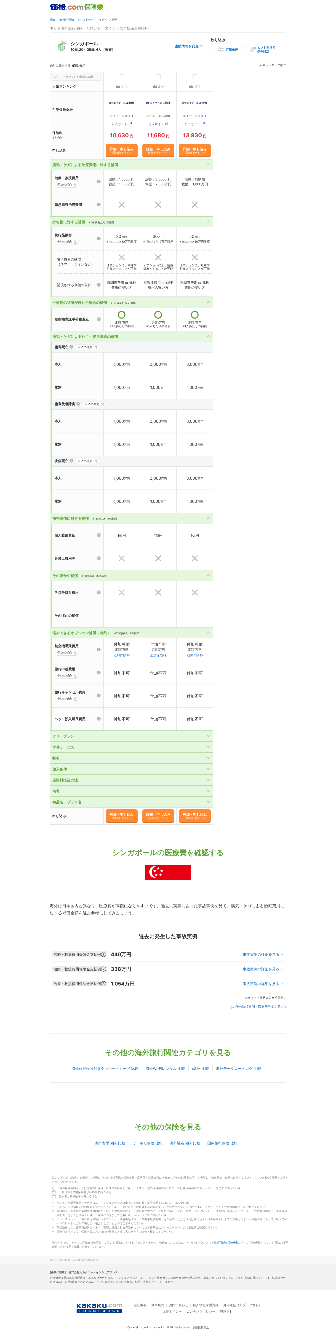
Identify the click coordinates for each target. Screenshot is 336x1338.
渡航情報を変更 (187, 46)
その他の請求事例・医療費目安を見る (256, 1006)
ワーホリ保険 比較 (147, 1143)
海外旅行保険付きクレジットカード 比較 (105, 1068)
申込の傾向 (64, 184)
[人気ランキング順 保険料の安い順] (272, 65)
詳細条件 (232, 49)
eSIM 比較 (200, 1068)
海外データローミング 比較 (238, 1068)
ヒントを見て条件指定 (266, 49)
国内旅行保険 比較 (222, 1143)
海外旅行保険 (66, 19)
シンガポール (85, 19)
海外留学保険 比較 (110, 1143)
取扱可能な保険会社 (226, 1242)
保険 (52, 19)
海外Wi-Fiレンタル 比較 (165, 1068)
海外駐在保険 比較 (185, 1143)
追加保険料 (122, 655)
